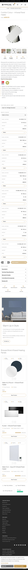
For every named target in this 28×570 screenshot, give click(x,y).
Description (4, 269)
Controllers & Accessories (8, 278)
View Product (14, 395)
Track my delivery (5, 508)
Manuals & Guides (6, 275)
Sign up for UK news (6, 512)
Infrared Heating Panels (16, 8)
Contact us (6, 341)
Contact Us (4, 506)
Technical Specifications (8, 272)
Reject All (3, 566)
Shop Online (4, 514)
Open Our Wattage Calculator (8, 107)
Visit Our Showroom (6, 504)
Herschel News (5, 521)
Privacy (3, 530)
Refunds (4, 528)
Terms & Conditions (6, 525)
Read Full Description (6, 79)
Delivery (4, 526)
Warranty (4, 532)
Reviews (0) (4, 281)
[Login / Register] (17, 4)
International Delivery (6, 510)
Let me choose (4, 563)
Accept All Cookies (19, 566)
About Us (4, 519)
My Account (4, 502)
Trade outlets (5, 523)
